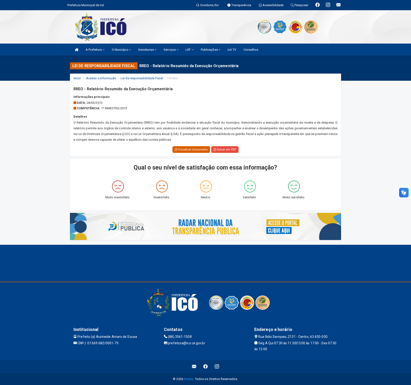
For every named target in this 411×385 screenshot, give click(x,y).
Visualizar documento (192, 149)
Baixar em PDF (226, 149)
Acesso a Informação (101, 78)
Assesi (189, 379)
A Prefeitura (94, 49)
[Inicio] (76, 50)
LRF (188, 49)
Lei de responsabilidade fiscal (142, 78)
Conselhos (251, 49)
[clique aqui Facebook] (205, 366)
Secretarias (146, 49)
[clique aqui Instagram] (217, 366)
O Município (120, 49)
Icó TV (232, 49)
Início (77, 78)
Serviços (170, 49)
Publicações (210, 49)
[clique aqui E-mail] (194, 366)
